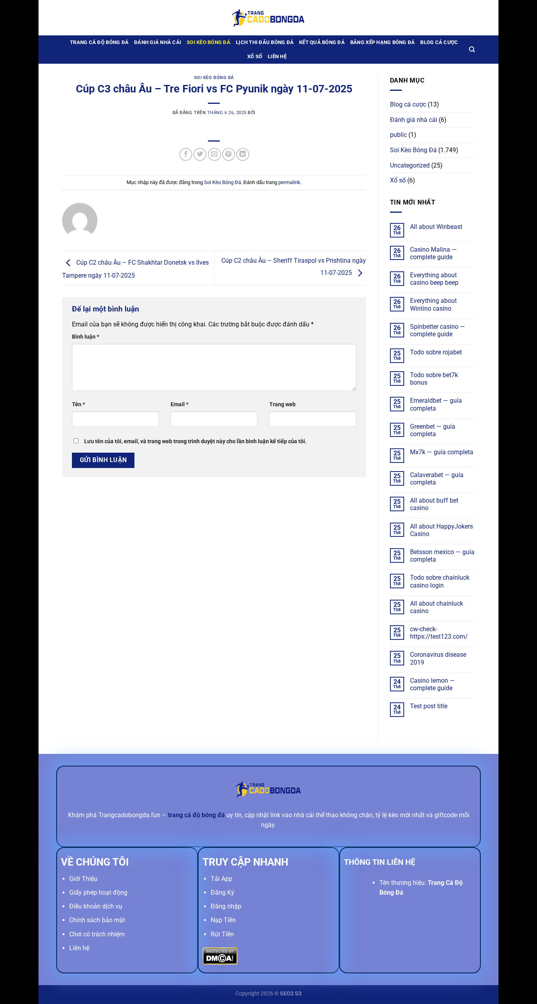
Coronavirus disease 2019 (438, 658)
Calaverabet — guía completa (436, 478)
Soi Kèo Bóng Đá (208, 42)
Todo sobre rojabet (436, 352)
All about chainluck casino (436, 607)
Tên (78, 404)
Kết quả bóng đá (322, 42)
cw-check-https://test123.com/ (439, 632)
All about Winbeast (436, 226)
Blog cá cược (439, 42)
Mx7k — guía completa (441, 452)
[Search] (472, 49)
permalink (289, 182)
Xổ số (254, 56)
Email (179, 404)
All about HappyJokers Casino (441, 530)
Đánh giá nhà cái (157, 42)
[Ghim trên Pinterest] (228, 154)
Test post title (428, 706)
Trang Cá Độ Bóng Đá (99, 42)
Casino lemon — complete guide (432, 684)
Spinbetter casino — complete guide (437, 330)
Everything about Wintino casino (433, 304)
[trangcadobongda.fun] (268, 17)
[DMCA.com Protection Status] (219, 955)
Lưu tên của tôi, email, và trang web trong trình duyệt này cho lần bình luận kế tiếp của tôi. (195, 441)
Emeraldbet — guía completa (436, 404)
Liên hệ (277, 56)
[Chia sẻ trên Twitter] (199, 154)
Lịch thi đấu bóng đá (265, 42)
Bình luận (85, 336)
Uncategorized (410, 165)
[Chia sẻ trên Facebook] (185, 154)
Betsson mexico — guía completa (442, 555)
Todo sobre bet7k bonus (434, 378)
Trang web (282, 404)
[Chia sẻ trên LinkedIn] (242, 154)
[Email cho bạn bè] (214, 154)
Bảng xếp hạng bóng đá (382, 42)
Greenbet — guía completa (432, 430)
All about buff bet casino (434, 504)
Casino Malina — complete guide (433, 253)
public (398, 134)
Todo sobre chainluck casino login (439, 581)
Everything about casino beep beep (434, 278)
